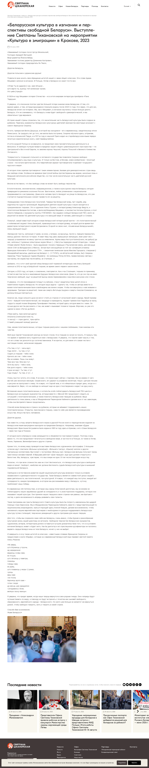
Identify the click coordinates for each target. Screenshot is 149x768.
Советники (77, 755)
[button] (138, 711)
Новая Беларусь (72, 6)
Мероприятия (61, 757)
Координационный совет (109, 752)
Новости (52, 6)
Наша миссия (78, 757)
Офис (60, 6)
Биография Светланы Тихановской (85, 749)
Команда (77, 752)
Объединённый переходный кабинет (113, 749)
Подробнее (122, 762)
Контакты (104, 6)
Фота (59, 752)
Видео (59, 755)
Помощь (95, 6)
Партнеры (85, 6)
